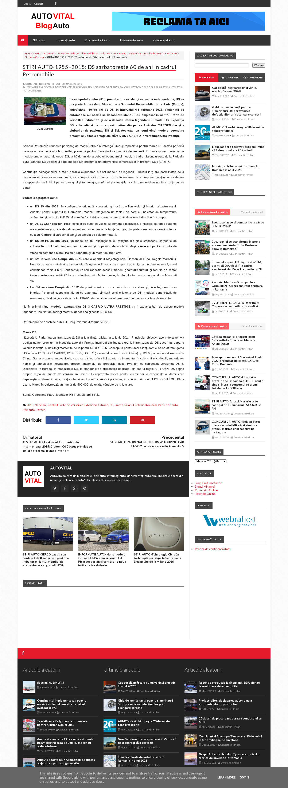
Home (28, 53)
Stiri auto (172, 53)
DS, (107, 87)
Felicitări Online (205, 493)
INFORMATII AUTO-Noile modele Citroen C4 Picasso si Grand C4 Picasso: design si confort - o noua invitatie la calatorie (102, 560)
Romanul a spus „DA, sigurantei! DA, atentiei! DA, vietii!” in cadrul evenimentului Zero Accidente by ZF (237, 265)
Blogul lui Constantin (208, 483)
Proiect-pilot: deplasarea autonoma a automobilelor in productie (225, 702)
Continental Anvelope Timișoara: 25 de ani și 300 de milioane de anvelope (230, 738)
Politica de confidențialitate (213, 549)
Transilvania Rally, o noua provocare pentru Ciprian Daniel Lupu (62, 722)
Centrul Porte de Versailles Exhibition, (69, 87)
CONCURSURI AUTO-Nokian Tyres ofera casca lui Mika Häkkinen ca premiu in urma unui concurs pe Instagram (236, 427)
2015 (37, 53)
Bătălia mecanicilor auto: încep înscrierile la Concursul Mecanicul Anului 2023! (235, 340)
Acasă (27, 3)
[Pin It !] (142, 420)
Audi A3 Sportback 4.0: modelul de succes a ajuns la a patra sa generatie (66, 761)
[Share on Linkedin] (114, 420)
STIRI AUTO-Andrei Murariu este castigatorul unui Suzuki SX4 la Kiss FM (236, 404)
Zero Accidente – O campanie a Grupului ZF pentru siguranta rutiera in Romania (237, 285)
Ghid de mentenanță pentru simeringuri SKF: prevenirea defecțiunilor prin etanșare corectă (236, 110)
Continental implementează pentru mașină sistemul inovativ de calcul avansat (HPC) (61, 704)
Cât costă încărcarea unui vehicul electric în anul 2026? (235, 89)
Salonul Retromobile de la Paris (146, 53)
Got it (244, 777)
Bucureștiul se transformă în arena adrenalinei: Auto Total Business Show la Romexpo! (236, 245)
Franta (122, 53)
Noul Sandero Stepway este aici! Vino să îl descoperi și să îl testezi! (238, 148)
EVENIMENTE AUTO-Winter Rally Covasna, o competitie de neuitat (235, 304)
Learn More (226, 777)
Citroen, (99, 87)
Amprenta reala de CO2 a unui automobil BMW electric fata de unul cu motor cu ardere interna (65, 742)
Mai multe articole (251, 212)
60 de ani (48, 53)
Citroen (105, 53)
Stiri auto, (169, 87)
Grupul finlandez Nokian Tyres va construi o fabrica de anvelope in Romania (229, 756)
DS (114, 53)
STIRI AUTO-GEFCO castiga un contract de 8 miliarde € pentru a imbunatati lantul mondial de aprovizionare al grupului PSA (46, 560)
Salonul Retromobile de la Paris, (141, 87)
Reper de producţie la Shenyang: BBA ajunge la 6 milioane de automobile (229, 684)
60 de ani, (37, 87)
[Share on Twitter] (86, 420)
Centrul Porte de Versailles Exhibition (77, 53)
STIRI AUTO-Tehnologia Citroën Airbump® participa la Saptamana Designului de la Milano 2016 (157, 558)
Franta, (115, 87)
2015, (29, 87)
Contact (38, 3)
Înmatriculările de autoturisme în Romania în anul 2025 (235, 168)
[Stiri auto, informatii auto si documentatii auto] (53, 21)
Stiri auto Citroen (34, 57)
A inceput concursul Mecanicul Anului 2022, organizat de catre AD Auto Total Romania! (237, 360)
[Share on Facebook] (58, 420)
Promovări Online (206, 490)
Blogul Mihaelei (205, 486)
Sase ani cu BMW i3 (50, 682)
